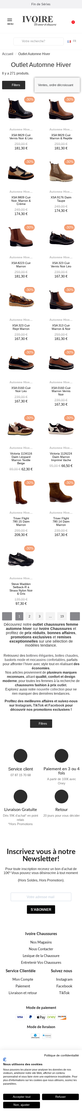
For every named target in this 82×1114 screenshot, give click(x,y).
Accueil (7, 54)
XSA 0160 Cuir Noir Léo (21, 389)
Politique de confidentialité (61, 1055)
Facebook (56, 705)
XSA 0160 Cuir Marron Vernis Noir (61, 391)
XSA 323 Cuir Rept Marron (21, 327)
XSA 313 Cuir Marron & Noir (61, 327)
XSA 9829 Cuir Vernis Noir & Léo (21, 136)
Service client (20, 769)
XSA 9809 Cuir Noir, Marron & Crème (21, 201)
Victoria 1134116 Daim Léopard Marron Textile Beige (21, 458)
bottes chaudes (66, 655)
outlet (61, 685)
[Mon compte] (6, 40)
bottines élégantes (39, 655)
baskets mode (15, 660)
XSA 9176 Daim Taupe (61, 199)
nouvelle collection (51, 689)
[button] (70, 20)
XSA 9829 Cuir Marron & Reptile (61, 136)
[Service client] (20, 756)
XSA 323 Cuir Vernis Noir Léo (61, 264)
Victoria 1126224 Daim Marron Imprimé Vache (61, 457)
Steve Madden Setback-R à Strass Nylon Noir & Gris (21, 588)
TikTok (38, 705)
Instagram (23, 705)
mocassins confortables (47, 660)
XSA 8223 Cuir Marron (21, 264)
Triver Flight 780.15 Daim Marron (21, 522)
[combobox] (38, 41)
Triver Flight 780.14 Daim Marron (61, 522)
